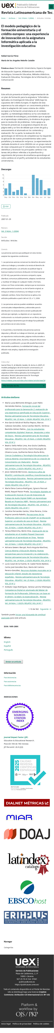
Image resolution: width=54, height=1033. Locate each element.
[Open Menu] (51, 6)
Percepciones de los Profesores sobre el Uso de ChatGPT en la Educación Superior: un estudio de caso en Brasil (28, 517)
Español (7, 646)
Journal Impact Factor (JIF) (16, 737)
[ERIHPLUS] (26, 917)
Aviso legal (6, 1023)
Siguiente (44, 609)
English (7, 642)
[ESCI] (20, 717)
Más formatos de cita (11, 386)
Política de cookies (41, 1023)
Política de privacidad (22, 1023)
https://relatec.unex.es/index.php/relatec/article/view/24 (23, 380)
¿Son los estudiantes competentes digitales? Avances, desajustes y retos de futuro (27, 432)
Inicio (3, 18)
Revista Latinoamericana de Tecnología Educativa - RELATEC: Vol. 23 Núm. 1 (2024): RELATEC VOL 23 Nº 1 (28, 540)
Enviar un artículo (13, 662)
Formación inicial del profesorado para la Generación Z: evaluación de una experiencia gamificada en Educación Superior (27, 409)
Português (8, 650)
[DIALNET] (27, 802)
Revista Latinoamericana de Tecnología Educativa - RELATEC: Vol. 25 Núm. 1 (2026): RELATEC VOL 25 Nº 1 (28, 524)
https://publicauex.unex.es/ (27, 984)
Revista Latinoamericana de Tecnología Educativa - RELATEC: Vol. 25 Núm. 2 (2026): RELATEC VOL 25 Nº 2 (28, 438)
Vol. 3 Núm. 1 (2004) (26, 18)
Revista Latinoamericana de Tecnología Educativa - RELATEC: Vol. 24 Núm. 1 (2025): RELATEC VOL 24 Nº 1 (28, 504)
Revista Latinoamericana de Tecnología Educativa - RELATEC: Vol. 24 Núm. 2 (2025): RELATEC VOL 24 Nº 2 (28, 465)
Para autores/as (10, 681)
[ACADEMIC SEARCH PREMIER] (27, 892)
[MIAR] (19, 817)
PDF (7, 206)
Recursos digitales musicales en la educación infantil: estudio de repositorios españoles (28, 573)
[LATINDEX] (27, 863)
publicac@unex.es (27, 982)
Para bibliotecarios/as (12, 685)
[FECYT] (27, 773)
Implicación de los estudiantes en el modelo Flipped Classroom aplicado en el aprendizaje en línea (26, 534)
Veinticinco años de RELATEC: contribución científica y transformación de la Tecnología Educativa (28, 475)
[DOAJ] (27, 834)
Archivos (12, 18)
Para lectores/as (10, 677)
